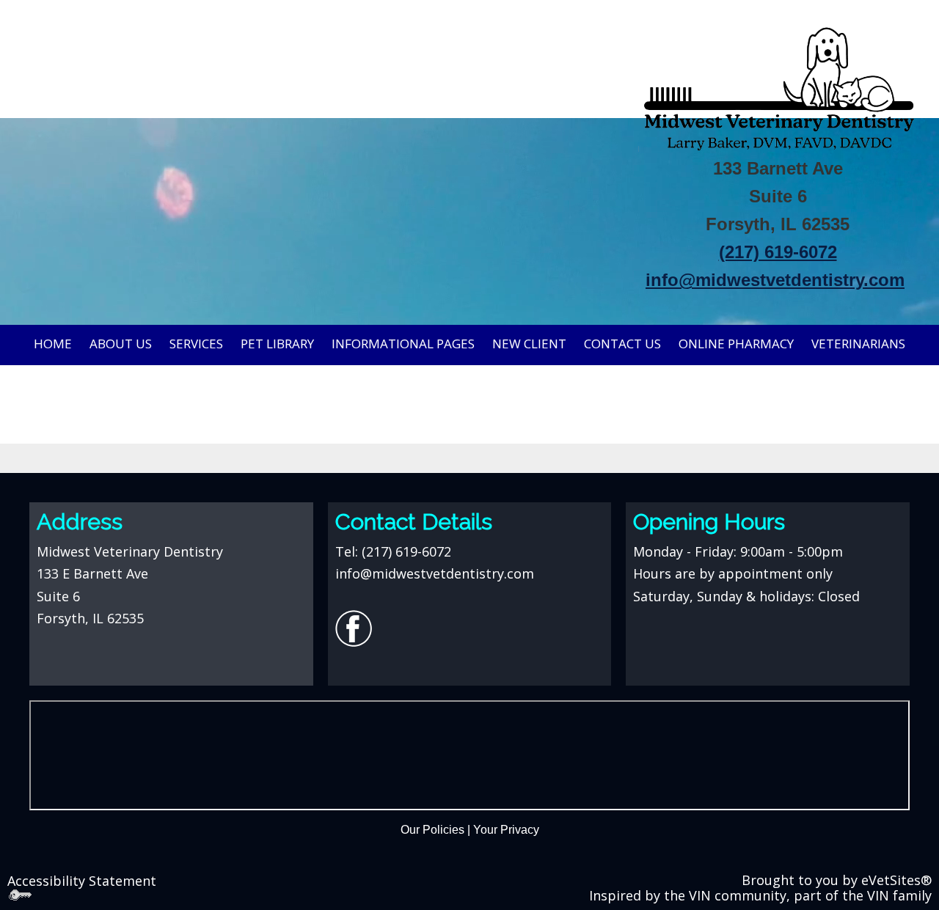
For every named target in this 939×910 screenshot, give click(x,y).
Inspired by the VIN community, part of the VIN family (760, 895)
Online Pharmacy (736, 343)
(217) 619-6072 (406, 551)
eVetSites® (896, 880)
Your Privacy (506, 829)
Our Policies (432, 829)
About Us (120, 343)
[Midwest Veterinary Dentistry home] (777, 85)
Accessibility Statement (81, 880)
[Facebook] (353, 627)
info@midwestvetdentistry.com (775, 280)
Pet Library (277, 343)
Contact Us (622, 343)
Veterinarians (858, 343)
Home (53, 343)
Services (196, 343)
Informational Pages (403, 343)
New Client (529, 343)
